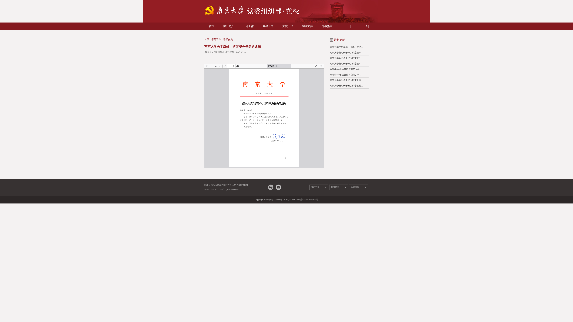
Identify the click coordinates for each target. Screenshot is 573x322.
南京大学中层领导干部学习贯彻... (346, 47)
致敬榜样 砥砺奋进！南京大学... (345, 69)
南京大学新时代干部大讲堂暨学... (346, 52)
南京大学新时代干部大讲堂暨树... (346, 80)
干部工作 (216, 39)
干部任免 (228, 39)
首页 (206, 39)
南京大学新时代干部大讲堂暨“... (346, 58)
